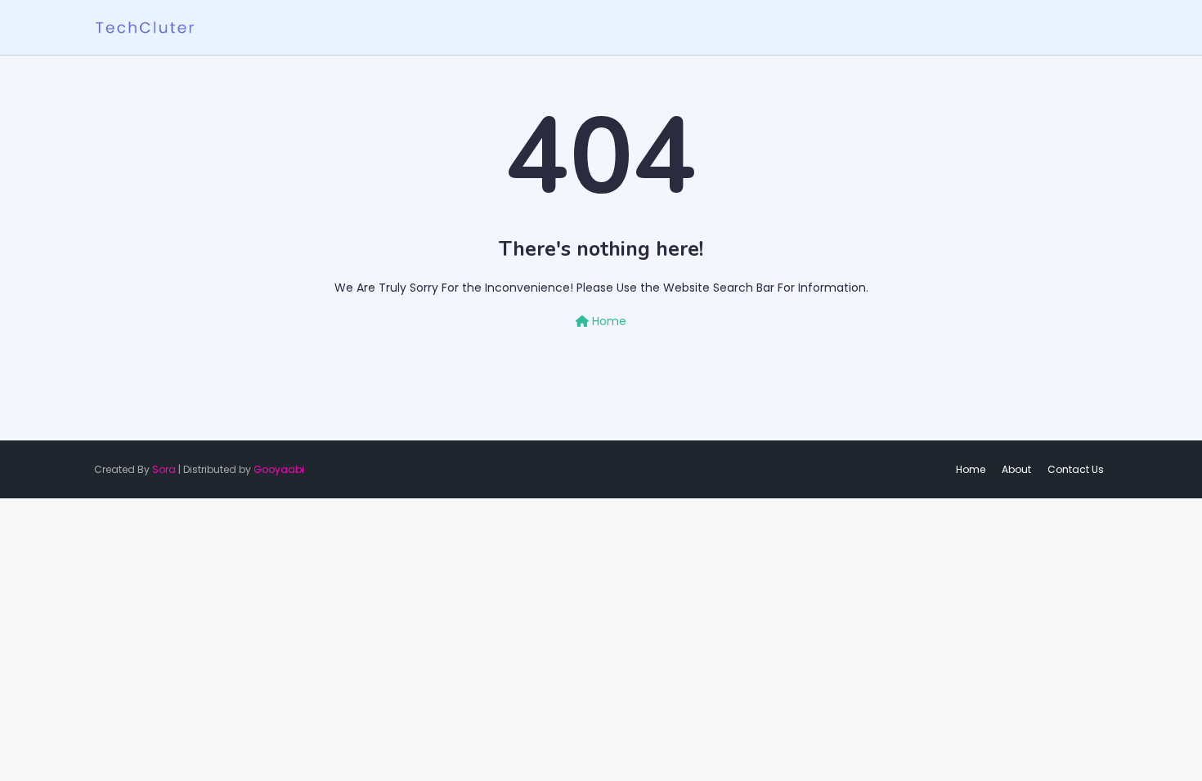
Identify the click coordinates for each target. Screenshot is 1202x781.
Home (607, 321)
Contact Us (1075, 469)
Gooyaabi (278, 469)
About (1016, 469)
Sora (164, 469)
